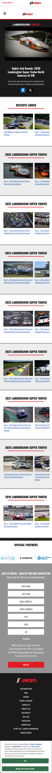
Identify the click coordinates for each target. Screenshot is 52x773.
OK (25, 761)
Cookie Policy (17, 746)
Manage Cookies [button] (26, 733)
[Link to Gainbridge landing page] (26, 558)
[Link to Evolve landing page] (8, 558)
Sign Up (26, 664)
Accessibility (26, 713)
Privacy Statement (26, 701)
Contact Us (26, 705)
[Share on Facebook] (23, 90)
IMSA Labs (26, 717)
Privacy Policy (23, 652)
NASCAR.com (26, 721)
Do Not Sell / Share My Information (26, 729)
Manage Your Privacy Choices (25, 768)
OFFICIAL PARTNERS (26, 545)
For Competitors (26, 689)
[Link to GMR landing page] (44, 558)
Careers (26, 697)
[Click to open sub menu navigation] (5, 13)
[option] (18, 125)
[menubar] (5, 13)
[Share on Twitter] (30, 90)
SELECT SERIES (7, 2)
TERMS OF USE (26, 709)
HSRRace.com (26, 725)
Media (26, 693)
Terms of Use (38, 652)
